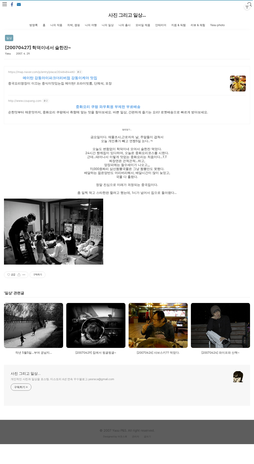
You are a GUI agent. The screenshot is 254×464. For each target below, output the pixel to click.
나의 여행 (91, 25)
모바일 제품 (143, 25)
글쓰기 (147, 436)
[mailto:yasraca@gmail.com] (19, 4)
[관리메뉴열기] (247, 7)
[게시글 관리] (23, 275)
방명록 (33, 25)
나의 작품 (56, 25)
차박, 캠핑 (73, 25)
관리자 (135, 436)
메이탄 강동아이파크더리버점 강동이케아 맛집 (60, 78)
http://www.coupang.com (24, 100)
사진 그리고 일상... (127, 15)
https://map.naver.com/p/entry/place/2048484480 (41, 72)
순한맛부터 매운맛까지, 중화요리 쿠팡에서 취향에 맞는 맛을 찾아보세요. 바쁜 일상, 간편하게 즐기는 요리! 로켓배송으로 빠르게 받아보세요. (108, 112)
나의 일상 (108, 25)
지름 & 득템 (178, 25)
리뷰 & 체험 (198, 25)
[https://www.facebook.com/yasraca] (12, 4)
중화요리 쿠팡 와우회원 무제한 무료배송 (108, 107)
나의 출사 (125, 25)
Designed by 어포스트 (115, 436)
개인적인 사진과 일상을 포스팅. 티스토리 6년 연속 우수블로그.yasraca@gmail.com (62, 379)
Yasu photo (217, 25)
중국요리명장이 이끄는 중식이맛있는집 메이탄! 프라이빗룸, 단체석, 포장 (60, 83)
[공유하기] (18, 275)
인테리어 (160, 25)
